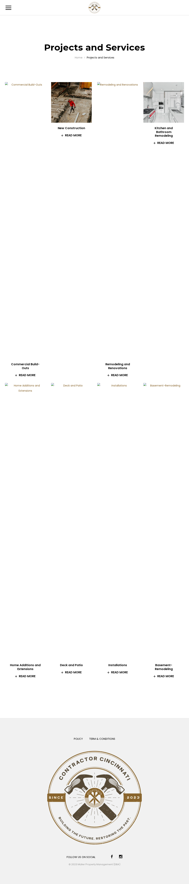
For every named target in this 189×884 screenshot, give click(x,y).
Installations (117, 665)
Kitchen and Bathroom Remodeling (164, 132)
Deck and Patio (71, 665)
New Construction (71, 128)
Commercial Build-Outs (25, 366)
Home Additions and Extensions (25, 667)
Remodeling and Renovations (117, 366)
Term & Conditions (102, 739)
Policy (78, 739)
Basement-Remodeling (164, 667)
